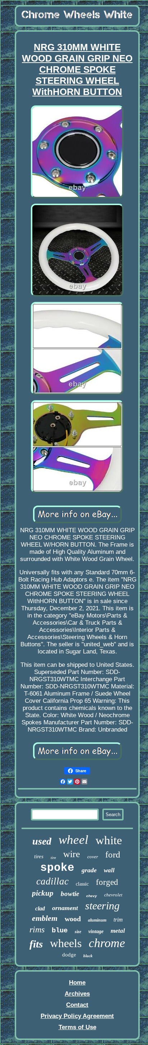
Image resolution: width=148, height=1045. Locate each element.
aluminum (97, 920)
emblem (44, 918)
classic (82, 884)
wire (71, 854)
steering (102, 905)
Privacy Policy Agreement (77, 1016)
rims (37, 929)
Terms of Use (77, 1027)
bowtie (70, 893)
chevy (91, 896)
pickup (43, 893)
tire (53, 857)
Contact (77, 1004)
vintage (95, 931)
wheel (73, 840)
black (88, 956)
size (78, 931)
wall (109, 870)
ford (112, 854)
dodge (69, 955)
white (109, 840)
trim (118, 920)
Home (77, 982)
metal (118, 930)
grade (89, 870)
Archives (77, 993)
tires (38, 856)
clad (40, 908)
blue (60, 931)
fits (36, 944)
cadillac (52, 881)
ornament (65, 907)
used (41, 841)
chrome (107, 943)
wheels (66, 943)
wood (73, 919)
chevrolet (113, 894)
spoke (57, 867)
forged (107, 882)
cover (92, 856)
